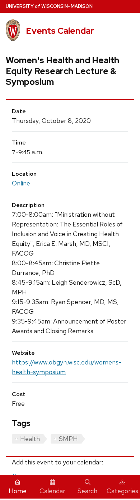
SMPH (68, 439)
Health (30, 439)
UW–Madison (49, 6)
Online (21, 183)
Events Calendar (60, 30)
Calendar (52, 491)
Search (87, 491)
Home (18, 491)
